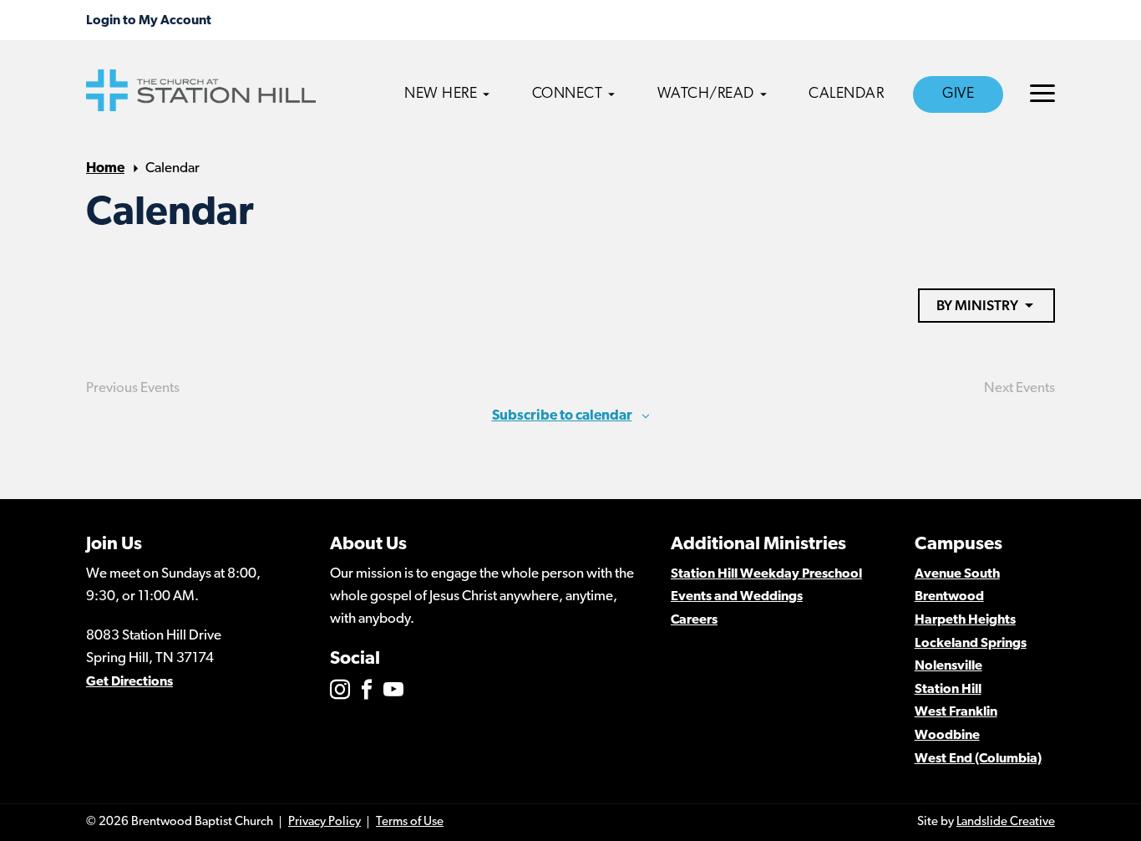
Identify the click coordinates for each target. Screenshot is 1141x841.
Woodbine (947, 735)
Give (958, 94)
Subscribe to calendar (562, 416)
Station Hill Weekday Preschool (766, 574)
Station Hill (948, 689)
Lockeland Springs (971, 643)
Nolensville (948, 666)
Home (105, 168)
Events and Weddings (737, 597)
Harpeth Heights (965, 620)
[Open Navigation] (1042, 93)
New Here (440, 94)
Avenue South (957, 574)
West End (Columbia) (978, 759)
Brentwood (949, 597)
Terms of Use (410, 822)
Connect (567, 94)
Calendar (846, 94)
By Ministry (977, 305)
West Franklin (956, 712)
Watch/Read (705, 94)
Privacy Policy (324, 822)
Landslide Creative (1005, 822)
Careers (694, 620)
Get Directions (129, 682)
